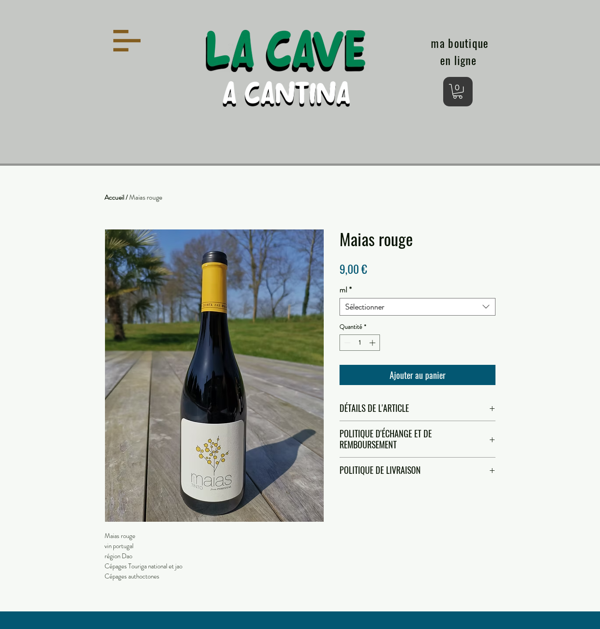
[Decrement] (346, 342)
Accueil (114, 197)
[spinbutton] (360, 342)
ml (346, 290)
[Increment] (373, 342)
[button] (127, 40)
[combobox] (417, 307)
